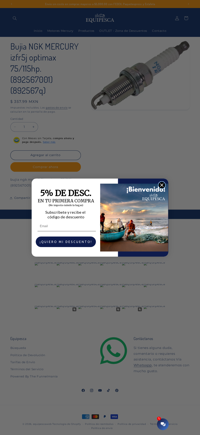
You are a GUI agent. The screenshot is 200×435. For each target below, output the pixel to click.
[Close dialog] (161, 185)
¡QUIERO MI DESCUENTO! (66, 242)
